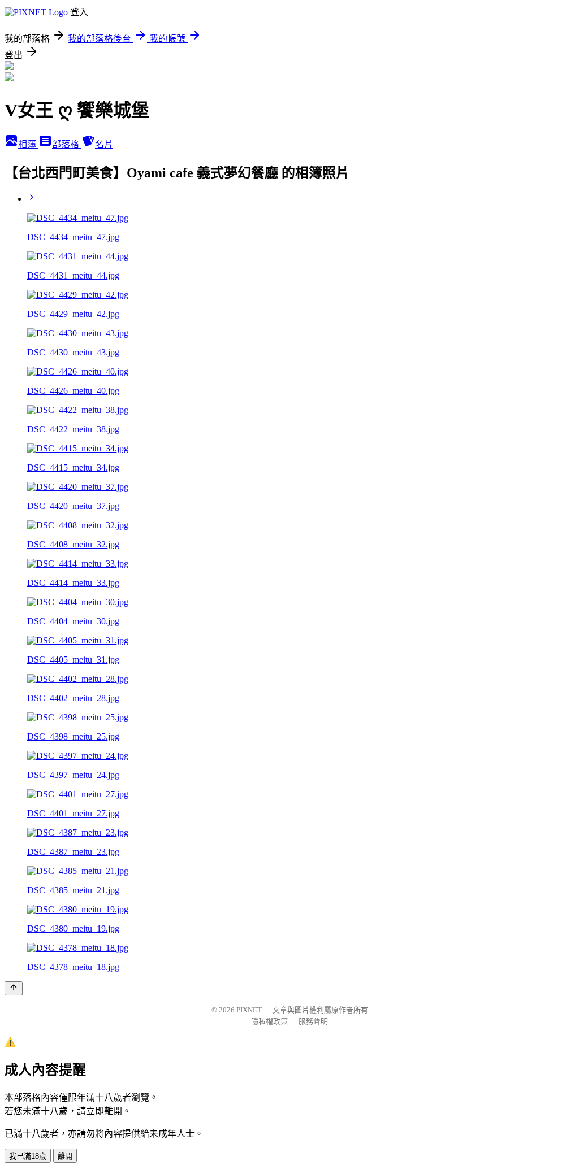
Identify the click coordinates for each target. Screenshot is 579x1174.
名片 (104, 144)
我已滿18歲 (27, 1156)
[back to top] (14, 988)
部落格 (66, 144)
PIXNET (249, 1010)
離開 (65, 1156)
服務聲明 (313, 1021)
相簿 (28, 144)
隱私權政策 (269, 1021)
